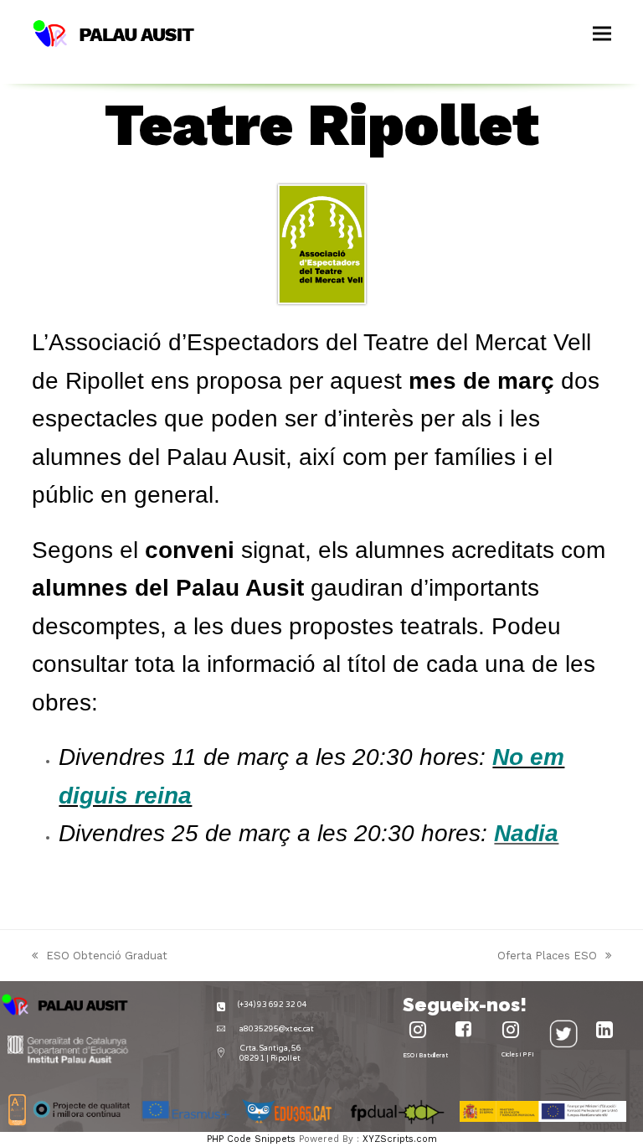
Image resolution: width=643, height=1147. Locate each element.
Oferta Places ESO (547, 956)
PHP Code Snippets (251, 1139)
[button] (602, 34)
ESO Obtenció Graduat (99, 956)
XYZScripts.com (400, 1139)
